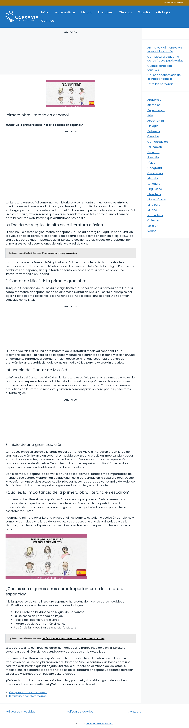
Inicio (45, 12)
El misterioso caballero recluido (27, 696)
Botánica (153, 131)
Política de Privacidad (173, 2)
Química (47, 21)
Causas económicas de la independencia (164, 77)
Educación (154, 147)
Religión (152, 226)
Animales (153, 105)
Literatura (105, 12)
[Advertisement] (70, 53)
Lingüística (154, 189)
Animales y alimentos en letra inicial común (164, 49)
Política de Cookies (80, 711)
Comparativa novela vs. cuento (28, 692)
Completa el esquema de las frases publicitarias (165, 58)
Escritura (153, 152)
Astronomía (155, 121)
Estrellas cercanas (160, 84)
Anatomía (154, 100)
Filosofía (144, 12)
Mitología (163, 12)
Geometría (155, 173)
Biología (153, 126)
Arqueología (156, 110)
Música (152, 210)
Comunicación (157, 142)
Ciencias (125, 12)
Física (151, 163)
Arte (150, 115)
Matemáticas (65, 12)
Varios (151, 231)
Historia (87, 12)
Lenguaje (153, 184)
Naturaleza (155, 215)
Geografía (154, 168)
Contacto (134, 711)
